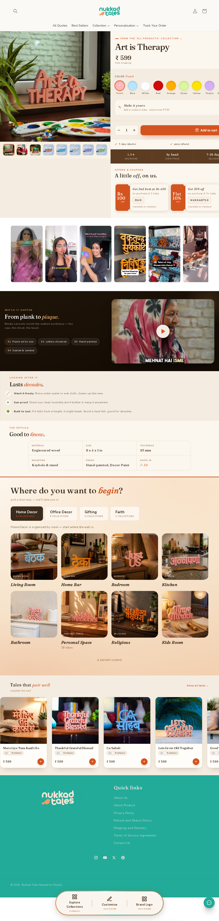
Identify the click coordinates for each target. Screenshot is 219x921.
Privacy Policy (124, 813)
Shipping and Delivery (130, 828)
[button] (15, 11)
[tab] (27, 513)
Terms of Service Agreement (135, 835)
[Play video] (163, 331)
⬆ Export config (109, 660)
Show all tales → (198, 685)
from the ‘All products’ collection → (151, 38)
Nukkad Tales (30, 885)
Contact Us (122, 843)
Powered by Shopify (50, 885)
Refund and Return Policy (132, 820)
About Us (121, 798)
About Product (124, 805)
